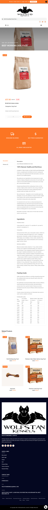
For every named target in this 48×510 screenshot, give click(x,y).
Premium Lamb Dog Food (35, 388)
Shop (6, 42)
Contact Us (33, 1)
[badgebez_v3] (25, 5)
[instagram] (45, 22)
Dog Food (14, 106)
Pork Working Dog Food (13, 359)
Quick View (16, 375)
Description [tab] (5, 160)
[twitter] (43, 22)
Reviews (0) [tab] (5, 164)
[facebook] (40, 22)
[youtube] (11, 446)
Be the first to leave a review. (12, 103)
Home (3, 42)
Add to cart (28, 116)
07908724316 (5, 480)
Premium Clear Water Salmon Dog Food (35, 359)
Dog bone (12, 388)
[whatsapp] (13, 446)
